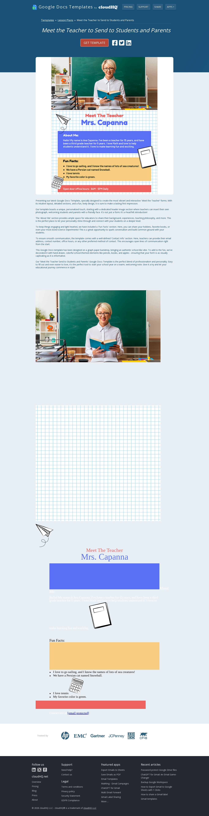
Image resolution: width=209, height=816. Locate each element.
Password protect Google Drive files (159, 769)
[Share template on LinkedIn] (128, 43)
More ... (104, 801)
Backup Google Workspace (154, 782)
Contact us (66, 774)
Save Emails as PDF (111, 774)
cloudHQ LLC (89, 808)
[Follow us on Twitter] (39, 770)
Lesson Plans (65, 20)
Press (34, 795)
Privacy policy (68, 791)
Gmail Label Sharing (111, 797)
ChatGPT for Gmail (110, 788)
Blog (34, 790)
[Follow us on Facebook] (45, 770)
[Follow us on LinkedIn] (34, 770)
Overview (36, 781)
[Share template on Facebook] (115, 43)
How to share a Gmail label (154, 794)
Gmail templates (149, 798)
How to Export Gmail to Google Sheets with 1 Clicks (156, 788)
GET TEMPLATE (94, 43)
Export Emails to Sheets (113, 769)
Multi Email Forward (111, 792)
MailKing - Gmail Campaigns (115, 783)
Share (157, 6)
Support (143, 6)
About (35, 799)
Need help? (66, 769)
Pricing (128, 6)
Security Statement (70, 795)
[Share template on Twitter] (121, 43)
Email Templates (109, 778)
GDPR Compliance (70, 800)
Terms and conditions (72, 786)
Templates (47, 20)
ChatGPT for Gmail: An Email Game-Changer (159, 776)
